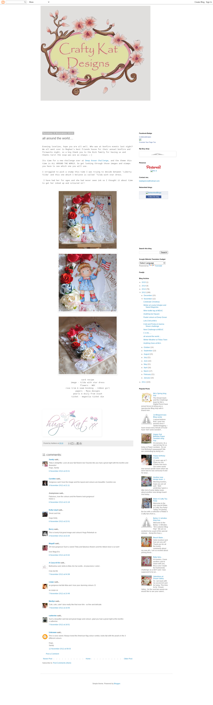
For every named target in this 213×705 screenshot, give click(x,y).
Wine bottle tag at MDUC (153, 311)
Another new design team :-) (159, 478)
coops (51, 582)
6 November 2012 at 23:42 (59, 555)
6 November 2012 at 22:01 (59, 521)
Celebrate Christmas (151, 302)
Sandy (51, 460)
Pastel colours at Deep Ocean (155, 317)
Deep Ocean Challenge (96, 161)
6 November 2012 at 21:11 (59, 485)
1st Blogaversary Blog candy (159, 416)
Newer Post (47, 659)
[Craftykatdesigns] (140, 140)
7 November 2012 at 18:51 (59, 625)
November (148, 299)
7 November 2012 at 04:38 (59, 574)
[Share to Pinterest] (80, 443)
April (146, 368)
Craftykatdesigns (145, 137)
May (146, 364)
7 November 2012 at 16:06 (59, 608)
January (147, 378)
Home (88, 659)
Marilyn (52, 601)
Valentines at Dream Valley (158, 577)
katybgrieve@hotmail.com (149, 181)
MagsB (52, 544)
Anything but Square (151, 314)
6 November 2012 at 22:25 (59, 536)
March (146, 371)
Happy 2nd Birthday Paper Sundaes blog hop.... (159, 437)
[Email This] (69, 443)
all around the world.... (152, 336)
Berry (51, 529)
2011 (144, 382)
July (145, 357)
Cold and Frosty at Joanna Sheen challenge (153, 325)
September (148, 351)
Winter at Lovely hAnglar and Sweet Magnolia (154, 306)
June (146, 361)
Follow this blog (153, 197)
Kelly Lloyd (53, 510)
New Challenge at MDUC (153, 330)
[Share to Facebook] (77, 443)
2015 (144, 282)
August (147, 354)
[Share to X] (75, 443)
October (147, 347)
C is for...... (147, 333)
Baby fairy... (157, 557)
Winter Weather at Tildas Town (155, 340)
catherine (53, 616)
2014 (144, 286)
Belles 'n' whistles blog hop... (160, 519)
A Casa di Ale (54, 563)
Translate (158, 266)
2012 (144, 292)
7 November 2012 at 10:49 (59, 594)
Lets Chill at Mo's (150, 321)
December (148, 295)
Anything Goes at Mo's (152, 343)
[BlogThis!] (72, 443)
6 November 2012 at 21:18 (59, 502)
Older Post (128, 659)
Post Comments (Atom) (62, 663)
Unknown (53, 632)
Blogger (117, 684)
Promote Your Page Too (147, 142)
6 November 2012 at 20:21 (59, 471)
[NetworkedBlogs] (153, 193)
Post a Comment (52, 654)
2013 (144, 289)
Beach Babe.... (159, 538)
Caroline (52, 479)
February (147, 374)
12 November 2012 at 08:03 (60, 649)
